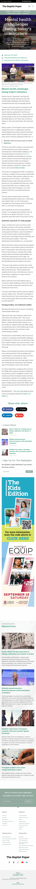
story (18, 391)
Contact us (4, 825)
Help (14, 879)
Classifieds (25, 13)
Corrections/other (6, 842)
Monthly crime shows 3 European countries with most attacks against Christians (20, 451)
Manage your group (23, 847)
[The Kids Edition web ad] (18, 509)
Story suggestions (6, 836)
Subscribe (21, 836)
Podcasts (21, 827)
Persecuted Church (23, 825)
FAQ (18, 879)
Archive (20, 819)
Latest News (26, 11)
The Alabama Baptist (6, 1)
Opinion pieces (22, 821)
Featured (7, 60)
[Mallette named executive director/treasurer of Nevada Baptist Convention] (5, 442)
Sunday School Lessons (14, 13)
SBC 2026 (8, 11)
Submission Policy (6, 844)
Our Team (4, 817)
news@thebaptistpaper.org (18, 884)
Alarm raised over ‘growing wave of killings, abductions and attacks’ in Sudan (20, 431)
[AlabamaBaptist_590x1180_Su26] (18, 574)
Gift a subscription (23, 840)
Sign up (29, 471)
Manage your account (24, 849)
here (9, 143)
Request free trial (23, 851)
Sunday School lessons (24, 823)
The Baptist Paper (26, 1)
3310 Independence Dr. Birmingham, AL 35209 (18, 875)
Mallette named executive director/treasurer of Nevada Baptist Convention (20, 441)
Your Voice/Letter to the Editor (9, 838)
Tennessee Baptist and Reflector (15, 58)
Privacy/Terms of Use (7, 879)
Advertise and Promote (7, 821)
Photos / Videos (6, 840)
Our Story (4, 815)
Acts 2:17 (26, 154)
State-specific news (23, 817)
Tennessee (24, 60)
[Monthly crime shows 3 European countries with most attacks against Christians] (5, 452)
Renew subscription (23, 838)
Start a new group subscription (26, 845)
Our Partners (5, 819)
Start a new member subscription (23, 843)
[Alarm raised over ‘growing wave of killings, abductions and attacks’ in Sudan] (5, 432)
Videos (20, 829)
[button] (33, 6)
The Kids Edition (16, 11)
